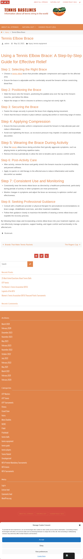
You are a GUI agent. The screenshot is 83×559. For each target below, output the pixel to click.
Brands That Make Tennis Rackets (18, 243)
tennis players (6, 449)
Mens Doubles (6, 419)
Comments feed (7, 493)
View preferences (41, 551)
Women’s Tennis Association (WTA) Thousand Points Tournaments (24, 294)
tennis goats (6, 444)
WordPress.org (6, 497)
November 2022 (7, 349)
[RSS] (8, 2)
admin (7, 43)
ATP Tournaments (7, 401)
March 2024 (6, 323)
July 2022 (5, 357)
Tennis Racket (6, 453)
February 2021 (6, 374)
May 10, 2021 (19, 43)
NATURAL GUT (55, 2)
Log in (4, 484)
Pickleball (5, 432)
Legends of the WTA (8, 290)
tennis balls (5, 436)
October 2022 (6, 353)
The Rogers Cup (72, 243)
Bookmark (8, 232)
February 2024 (6, 327)
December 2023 (7, 331)
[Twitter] (5, 2)
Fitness (4, 406)
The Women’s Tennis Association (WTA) (15, 286)
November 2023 (7, 336)
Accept (41, 540)
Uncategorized (6, 457)
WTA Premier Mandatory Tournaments (14, 462)
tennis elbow (17, 73)
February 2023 (6, 344)
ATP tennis (5, 281)
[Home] (2, 32)
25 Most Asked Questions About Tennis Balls (16, 277)
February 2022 (6, 361)
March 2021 (5, 370)
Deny (41, 546)
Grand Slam (6, 410)
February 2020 (6, 379)
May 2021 (5, 366)
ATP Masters (6, 393)
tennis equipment (40, 43)
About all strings (41, 2)
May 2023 (5, 340)
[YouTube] (2, 2)
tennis (14, 147)
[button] (80, 525)
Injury (7, 32)
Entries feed (6, 489)
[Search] (30, 263)
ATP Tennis (5, 397)
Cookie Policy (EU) (70, 2)
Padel (3, 427)
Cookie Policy (42, 556)
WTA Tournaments (8, 470)
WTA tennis (5, 466)
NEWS (4, 423)
